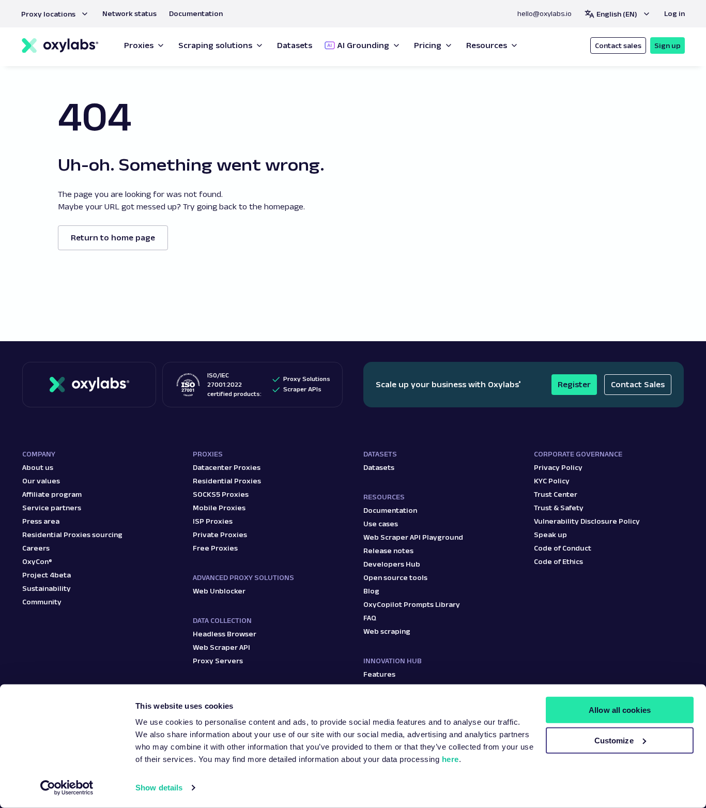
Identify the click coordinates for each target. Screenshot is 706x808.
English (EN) (616, 14)
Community (42, 601)
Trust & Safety (559, 507)
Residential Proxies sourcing (72, 534)
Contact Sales (638, 384)
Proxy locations (48, 14)
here (450, 759)
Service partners (51, 507)
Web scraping (386, 631)
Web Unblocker (219, 590)
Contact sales (618, 45)
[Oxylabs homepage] (60, 45)
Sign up (667, 45)
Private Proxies (220, 534)
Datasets (378, 467)
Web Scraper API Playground (413, 537)
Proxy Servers (218, 660)
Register (574, 384)
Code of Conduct (562, 548)
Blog (371, 590)
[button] (55, 14)
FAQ (369, 617)
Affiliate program (52, 494)
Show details (158, 787)
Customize (614, 740)
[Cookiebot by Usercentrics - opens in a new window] (67, 788)
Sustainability (46, 588)
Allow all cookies (620, 710)
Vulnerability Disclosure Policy (587, 521)
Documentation (390, 510)
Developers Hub (391, 564)
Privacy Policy (558, 467)
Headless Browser (224, 633)
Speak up (550, 534)
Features (379, 674)
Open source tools (395, 577)
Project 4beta (46, 574)
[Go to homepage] (89, 384)
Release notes (388, 550)
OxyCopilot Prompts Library (411, 604)
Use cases (380, 523)
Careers (36, 548)
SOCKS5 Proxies (221, 494)
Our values (41, 480)
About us (37, 467)
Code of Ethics (558, 561)
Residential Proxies (227, 480)
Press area (40, 521)
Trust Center (555, 494)
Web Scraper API (221, 647)
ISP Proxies (213, 521)
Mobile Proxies (219, 507)
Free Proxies (215, 548)
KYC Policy (552, 480)
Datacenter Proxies (226, 467)
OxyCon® (37, 561)
